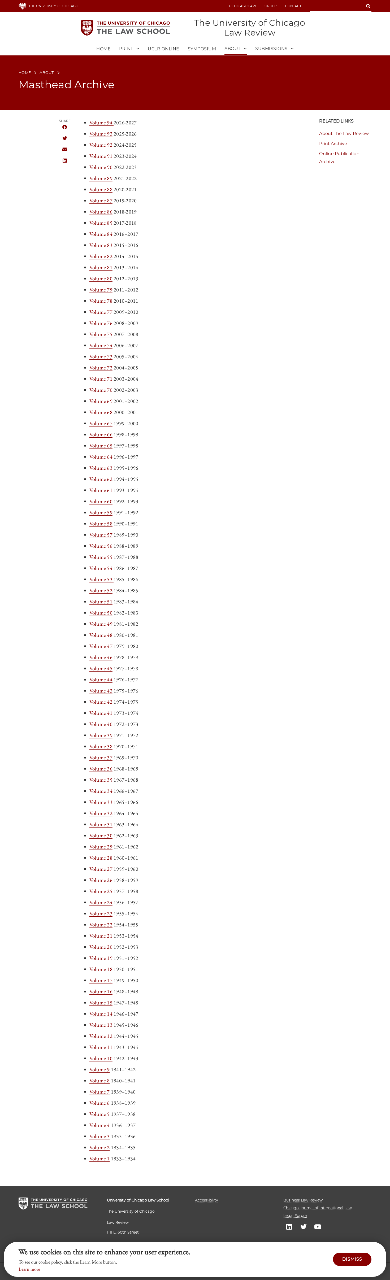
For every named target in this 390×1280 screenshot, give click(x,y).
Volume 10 (100, 1058)
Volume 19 (100, 958)
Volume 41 (100, 712)
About (47, 72)
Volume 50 (100, 612)
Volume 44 (100, 679)
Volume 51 (100, 601)
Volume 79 (100, 289)
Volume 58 (100, 523)
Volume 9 (99, 1069)
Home (103, 48)
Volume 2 (99, 1147)
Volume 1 (99, 1158)
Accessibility (206, 1200)
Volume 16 (100, 991)
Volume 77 (100, 311)
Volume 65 (100, 445)
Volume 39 (100, 735)
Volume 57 (100, 534)
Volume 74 (100, 345)
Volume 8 (99, 1080)
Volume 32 (100, 813)
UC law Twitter (303, 1226)
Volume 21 (100, 935)
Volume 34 (100, 790)
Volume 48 (100, 635)
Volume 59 (100, 512)
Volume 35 (100, 779)
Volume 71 (100, 378)
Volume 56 (100, 545)
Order (271, 6)
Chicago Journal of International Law (317, 1207)
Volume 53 (101, 579)
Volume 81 (100, 267)
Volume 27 (100, 868)
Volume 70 (100, 389)
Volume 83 (100, 245)
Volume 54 (100, 568)
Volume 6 (99, 1102)
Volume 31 (100, 824)
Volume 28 (100, 857)
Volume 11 (100, 1047)
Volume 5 (99, 1114)
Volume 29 (100, 846)
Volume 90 (100, 167)
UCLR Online (163, 48)
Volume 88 (100, 189)
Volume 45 (100, 668)
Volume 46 (100, 657)
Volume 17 (100, 980)
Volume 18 (100, 969)
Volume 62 (100, 479)
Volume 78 (100, 300)
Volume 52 (100, 590)
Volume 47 (100, 646)
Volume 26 (100, 880)
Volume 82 (100, 256)
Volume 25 (100, 891)
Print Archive (333, 143)
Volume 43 (100, 690)
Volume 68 (100, 412)
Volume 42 (100, 701)
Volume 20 (100, 946)
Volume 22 (100, 924)
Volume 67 (100, 423)
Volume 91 (100, 156)
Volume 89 (100, 178)
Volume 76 (100, 323)
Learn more (29, 1269)
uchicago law (242, 6)
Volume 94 (101, 122)
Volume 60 (100, 501)
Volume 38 (100, 746)
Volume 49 (100, 623)
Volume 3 (99, 1136)
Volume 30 (100, 835)
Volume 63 (100, 467)
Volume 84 (100, 233)
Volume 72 (100, 367)
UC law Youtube (318, 1226)
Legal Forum (295, 1215)
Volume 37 (100, 757)
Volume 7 (99, 1091)
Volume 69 (100, 401)
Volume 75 (100, 334)
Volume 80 (100, 278)
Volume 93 (100, 133)
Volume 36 (100, 768)
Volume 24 (100, 902)
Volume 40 (100, 724)
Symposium (202, 48)
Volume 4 (99, 1125)
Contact (293, 6)
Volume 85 (100, 222)
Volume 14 (100, 1013)
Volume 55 (100, 557)
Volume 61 (100, 490)
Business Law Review (303, 1200)
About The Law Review (344, 133)
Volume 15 (100, 1002)
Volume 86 (100, 211)
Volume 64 (100, 456)
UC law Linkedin (289, 1226)
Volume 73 (100, 356)
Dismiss (352, 1259)
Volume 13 (100, 1024)
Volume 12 (100, 1036)
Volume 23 (100, 913)
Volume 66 (100, 434)
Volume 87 (100, 200)
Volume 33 (101, 802)
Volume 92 (100, 144)
